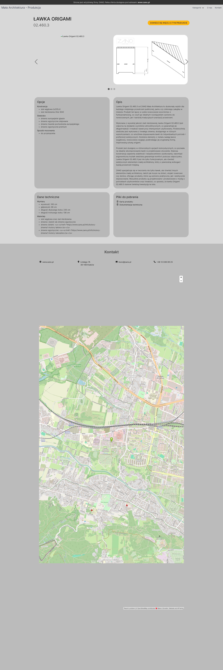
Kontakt (218, 7)
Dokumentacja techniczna (130, 205)
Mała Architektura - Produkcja (21, 7)
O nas (209, 7)
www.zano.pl (144, 2)
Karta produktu (126, 202)
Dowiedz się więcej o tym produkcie (168, 23)
